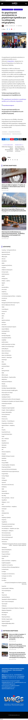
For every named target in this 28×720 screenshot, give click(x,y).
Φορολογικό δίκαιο (18, 9)
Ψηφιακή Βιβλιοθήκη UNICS (8, 623)
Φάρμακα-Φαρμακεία (6, 610)
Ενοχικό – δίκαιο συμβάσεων (8, 410)
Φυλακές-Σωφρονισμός (7, 619)
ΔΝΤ (3, 368)
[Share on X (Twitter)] (9, 29)
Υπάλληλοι (4, 606)
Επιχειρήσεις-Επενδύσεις (7, 9)
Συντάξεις (4, 580)
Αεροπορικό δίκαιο (6, 254)
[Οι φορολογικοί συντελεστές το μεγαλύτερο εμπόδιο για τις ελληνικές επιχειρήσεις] (14, 47)
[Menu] (2, 3)
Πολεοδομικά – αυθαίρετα (7, 530)
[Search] (26, 3)
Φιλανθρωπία (5, 612)
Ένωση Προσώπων (6, 414)
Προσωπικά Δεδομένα (6, 549)
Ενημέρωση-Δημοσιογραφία (8, 408)
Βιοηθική (4, 300)
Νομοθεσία (4, 500)
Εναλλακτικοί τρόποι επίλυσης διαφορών (11, 399)
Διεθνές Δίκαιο (5, 342)
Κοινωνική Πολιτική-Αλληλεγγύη (9, 469)
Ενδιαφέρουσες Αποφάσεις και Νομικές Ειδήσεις (13, 401)
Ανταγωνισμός (5, 272)
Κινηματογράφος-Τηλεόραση (8, 465)
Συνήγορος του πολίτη (7, 576)
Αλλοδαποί (4, 261)
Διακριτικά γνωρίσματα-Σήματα (9, 326)
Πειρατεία (4, 519)
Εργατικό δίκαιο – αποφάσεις (8, 425)
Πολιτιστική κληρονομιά (7, 537)
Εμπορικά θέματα (6, 394)
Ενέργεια (4, 405)
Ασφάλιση (4, 291)
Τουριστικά (4, 595)
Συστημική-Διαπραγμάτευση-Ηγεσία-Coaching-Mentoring (15, 583)
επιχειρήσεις (10, 61)
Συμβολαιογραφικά (6, 562)
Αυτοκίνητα (4, 298)
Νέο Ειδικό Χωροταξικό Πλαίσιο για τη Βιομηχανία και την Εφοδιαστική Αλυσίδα (17, 646)
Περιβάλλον (4, 522)
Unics (7, 25)
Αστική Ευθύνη (5, 287)
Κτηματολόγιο (5, 473)
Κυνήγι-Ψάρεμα (5, 475)
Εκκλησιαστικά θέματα (7, 381)
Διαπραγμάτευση (5, 331)
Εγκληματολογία (5, 370)
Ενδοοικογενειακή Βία (7, 403)
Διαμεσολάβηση (5, 329)
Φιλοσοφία (4, 614)
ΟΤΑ (3, 515)
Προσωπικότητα (5, 551)
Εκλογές (3, 383)
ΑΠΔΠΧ (3, 276)
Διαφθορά (4, 340)
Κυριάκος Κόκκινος (6, 133)
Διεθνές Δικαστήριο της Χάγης (8, 344)
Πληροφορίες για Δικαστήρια (8, 524)
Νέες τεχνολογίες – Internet (8, 497)
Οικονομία (4, 508)
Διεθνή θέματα (5, 348)
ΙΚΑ (2, 449)
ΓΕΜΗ (3, 307)
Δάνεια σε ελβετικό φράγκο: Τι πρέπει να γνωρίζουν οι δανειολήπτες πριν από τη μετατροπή (13, 186)
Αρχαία (3, 283)
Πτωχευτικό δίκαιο (6, 554)
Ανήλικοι (4, 267)
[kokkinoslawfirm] (14, 3)
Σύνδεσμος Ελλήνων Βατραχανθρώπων (10, 567)
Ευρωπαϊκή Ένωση (6, 432)
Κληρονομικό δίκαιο (6, 467)
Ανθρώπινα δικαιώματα (7, 269)
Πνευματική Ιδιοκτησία (7, 526)
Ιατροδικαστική (5, 443)
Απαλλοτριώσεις (5, 274)
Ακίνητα (3, 258)
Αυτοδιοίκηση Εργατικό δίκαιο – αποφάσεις (11, 296)
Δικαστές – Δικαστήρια (7, 357)
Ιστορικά (4, 454)
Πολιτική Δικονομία (6, 532)
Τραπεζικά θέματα (6, 597)
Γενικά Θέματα (5, 309)
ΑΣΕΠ (3, 285)
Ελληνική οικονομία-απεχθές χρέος (10, 390)
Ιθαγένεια (4, 447)
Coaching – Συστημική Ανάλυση (9, 250)
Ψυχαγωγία (4, 625)
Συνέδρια (4, 571)
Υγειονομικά (4, 603)
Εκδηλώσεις (4, 379)
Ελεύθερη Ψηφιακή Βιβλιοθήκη (9, 388)
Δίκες (3, 361)
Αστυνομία (4, 289)
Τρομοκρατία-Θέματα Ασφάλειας (9, 599)
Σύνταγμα (4, 578)
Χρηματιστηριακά (6, 621)
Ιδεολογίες (4, 445)
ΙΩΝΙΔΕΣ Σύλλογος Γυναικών (8, 456)
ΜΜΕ (3, 489)
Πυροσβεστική (5, 556)
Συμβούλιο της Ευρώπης (7, 565)
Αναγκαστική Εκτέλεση (7, 265)
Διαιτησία (4, 324)
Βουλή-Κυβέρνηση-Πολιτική (8, 304)
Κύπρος (3, 478)
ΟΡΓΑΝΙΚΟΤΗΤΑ (5, 513)
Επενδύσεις (4, 416)
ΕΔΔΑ (3, 372)
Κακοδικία (4, 458)
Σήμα (3, 558)
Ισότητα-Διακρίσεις (6, 451)
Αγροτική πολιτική (6, 252)
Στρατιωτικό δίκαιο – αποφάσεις (9, 560)
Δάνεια (3, 313)
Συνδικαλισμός (5, 569)
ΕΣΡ (2, 427)
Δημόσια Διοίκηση (6, 320)
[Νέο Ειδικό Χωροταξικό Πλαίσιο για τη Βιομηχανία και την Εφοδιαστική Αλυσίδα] (14, 200)
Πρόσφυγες (4, 547)
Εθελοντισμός (5, 375)
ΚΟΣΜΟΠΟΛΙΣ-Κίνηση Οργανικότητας (10, 471)
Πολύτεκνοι (4, 541)
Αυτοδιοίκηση (5, 293)
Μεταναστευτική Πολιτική (8, 484)
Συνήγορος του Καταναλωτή (8, 573)
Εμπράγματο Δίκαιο (6, 397)
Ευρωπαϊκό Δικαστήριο (7, 434)
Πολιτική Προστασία (6, 535)
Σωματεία (4, 586)
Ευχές (3, 436)
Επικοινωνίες (5, 418)
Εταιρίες (4, 429)
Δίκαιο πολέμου (5, 353)
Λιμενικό (4, 482)
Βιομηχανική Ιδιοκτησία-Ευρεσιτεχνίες (11, 302)
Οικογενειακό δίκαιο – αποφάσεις (9, 506)
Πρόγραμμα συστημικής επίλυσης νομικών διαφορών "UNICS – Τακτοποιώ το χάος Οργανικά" (14, 544)
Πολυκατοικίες (5, 539)
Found (1, 719)
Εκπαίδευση (4, 386)
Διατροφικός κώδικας (6, 337)
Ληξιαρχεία (4, 480)
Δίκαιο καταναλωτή (6, 351)
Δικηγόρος (4, 131)
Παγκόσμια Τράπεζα (6, 517)
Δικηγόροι (4, 364)
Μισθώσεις (4, 486)
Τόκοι (3, 592)
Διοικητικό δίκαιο (5, 366)
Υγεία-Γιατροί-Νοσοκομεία (8, 601)
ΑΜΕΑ (3, 263)
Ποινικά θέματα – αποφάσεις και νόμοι (10, 528)
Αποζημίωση (4, 278)
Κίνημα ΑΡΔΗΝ (5, 462)
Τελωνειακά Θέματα (6, 590)
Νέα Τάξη (4, 495)
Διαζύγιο (4, 322)
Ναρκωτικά (4, 491)
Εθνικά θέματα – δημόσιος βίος (9, 377)
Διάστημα (4, 333)
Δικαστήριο (4, 359)
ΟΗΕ (3, 504)
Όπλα (3, 511)
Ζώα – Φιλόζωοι (5, 438)
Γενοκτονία (4, 311)
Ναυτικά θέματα (5, 493)
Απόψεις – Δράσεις (6, 280)
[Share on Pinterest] (12, 29)
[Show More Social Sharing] (14, 29)
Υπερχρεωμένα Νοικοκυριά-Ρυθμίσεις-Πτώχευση (13, 608)
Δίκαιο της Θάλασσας (6, 355)
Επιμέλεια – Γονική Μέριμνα (8, 421)
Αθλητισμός (4, 256)
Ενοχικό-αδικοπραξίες (7, 412)
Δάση (3, 315)
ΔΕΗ (2, 318)
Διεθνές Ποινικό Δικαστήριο (8, 346)
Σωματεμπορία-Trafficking (7, 588)
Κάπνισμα (4, 460)
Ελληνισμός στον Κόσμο (7, 392)
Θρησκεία (4, 440)
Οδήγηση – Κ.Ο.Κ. (6, 502)
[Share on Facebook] (7, 29)
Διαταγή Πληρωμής (6, 335)
